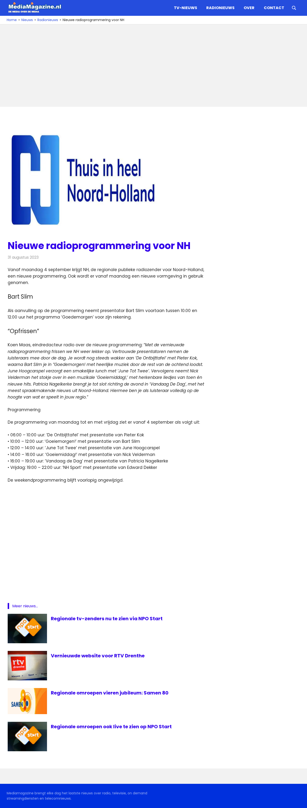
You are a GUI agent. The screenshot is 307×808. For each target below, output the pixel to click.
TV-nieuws (185, 8)
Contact (274, 8)
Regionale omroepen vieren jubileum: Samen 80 (109, 692)
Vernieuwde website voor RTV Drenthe (98, 655)
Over (249, 8)
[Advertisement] (151, 65)
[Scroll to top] (300, 801)
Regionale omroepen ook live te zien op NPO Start (111, 726)
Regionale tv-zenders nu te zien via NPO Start (107, 618)
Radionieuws (220, 8)
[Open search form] (294, 7)
